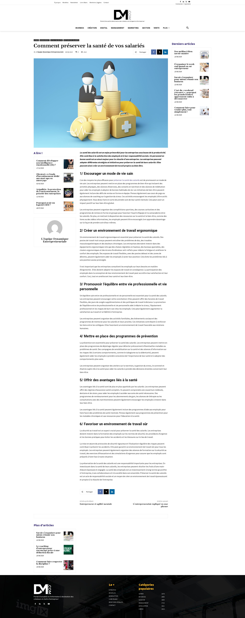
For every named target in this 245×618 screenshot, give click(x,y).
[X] (186, 1)
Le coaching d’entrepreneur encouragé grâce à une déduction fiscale (48, 549)
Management (44, 40)
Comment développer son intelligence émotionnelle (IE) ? (47, 163)
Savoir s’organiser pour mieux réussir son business (48, 535)
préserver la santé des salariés (127, 180)
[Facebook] (180, 1)
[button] (188, 28)
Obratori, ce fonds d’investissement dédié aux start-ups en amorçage (47, 177)
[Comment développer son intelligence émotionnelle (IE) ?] (68, 164)
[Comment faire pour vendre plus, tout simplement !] (204, 110)
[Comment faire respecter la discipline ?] (68, 565)
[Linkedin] (183, 1)
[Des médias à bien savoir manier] (204, 54)
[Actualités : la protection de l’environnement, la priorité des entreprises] (68, 193)
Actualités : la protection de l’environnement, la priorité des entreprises (48, 191)
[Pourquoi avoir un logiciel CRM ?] (68, 206)
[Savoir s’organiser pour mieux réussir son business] (68, 536)
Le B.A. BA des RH (56, 40)
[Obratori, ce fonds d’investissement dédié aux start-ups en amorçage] (68, 178)
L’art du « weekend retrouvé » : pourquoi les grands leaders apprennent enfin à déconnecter (185, 94)
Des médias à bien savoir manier (183, 52)
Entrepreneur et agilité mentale (96, 504)
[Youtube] (189, 1)
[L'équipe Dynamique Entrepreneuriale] (54, 228)
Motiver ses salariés (71, 40)
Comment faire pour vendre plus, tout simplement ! (184, 110)
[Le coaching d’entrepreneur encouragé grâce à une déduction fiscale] (68, 550)
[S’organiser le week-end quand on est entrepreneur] (204, 67)
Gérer (36, 40)
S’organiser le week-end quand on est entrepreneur (184, 66)
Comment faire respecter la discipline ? (49, 563)
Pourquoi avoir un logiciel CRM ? (45, 204)
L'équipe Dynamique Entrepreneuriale (49, 52)
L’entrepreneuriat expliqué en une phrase (150, 505)
